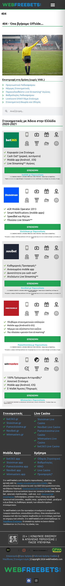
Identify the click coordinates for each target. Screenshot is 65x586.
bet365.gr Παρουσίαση (32, 175)
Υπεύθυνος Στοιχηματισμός (16, 559)
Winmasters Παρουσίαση (32, 400)
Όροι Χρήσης (26, 556)
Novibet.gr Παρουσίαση (32, 288)
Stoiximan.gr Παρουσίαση (32, 231)
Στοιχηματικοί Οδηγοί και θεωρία (36, 489)
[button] (52, 5)
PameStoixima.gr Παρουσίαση (32, 345)
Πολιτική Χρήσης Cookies (46, 556)
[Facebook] (28, 580)
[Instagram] (36, 580)
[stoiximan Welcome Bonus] (11, 195)
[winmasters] (11, 363)
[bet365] (11, 140)
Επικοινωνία (12, 556)
